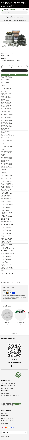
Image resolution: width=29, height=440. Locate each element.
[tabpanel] (14, 282)
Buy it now (14, 70)
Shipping (8, 60)
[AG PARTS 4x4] (20, 315)
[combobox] (14, 12)
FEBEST (2, 53)
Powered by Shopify (11, 436)
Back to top (14, 333)
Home (2, 23)
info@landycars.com (20, 20)
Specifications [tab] (6, 279)
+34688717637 (7, 20)
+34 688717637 (11, 385)
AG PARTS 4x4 (20, 322)
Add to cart (19, 66)
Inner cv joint (7, 23)
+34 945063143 (11, 383)
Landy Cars (6, 436)
